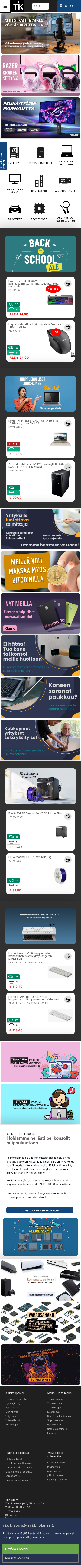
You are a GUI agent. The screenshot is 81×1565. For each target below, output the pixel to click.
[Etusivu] (18, 11)
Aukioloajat (11, 1424)
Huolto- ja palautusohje (18, 1480)
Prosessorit (39, 219)
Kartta (12, 1515)
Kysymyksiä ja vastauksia (13, 1405)
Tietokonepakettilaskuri (18, 1463)
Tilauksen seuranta (16, 1399)
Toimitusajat (54, 1407)
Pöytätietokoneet (40, 163)
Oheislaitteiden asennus (18, 1471)
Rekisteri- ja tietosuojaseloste (57, 1426)
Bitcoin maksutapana (59, 1416)
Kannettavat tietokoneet (67, 163)
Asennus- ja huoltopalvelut (65, 219)
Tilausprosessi (55, 1399)
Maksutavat (53, 1411)
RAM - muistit (39, 191)
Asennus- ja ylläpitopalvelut (55, 1473)
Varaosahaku (12, 1475)
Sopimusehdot (55, 1420)
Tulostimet (15, 219)
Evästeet (52, 1433)
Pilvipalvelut (54, 1466)
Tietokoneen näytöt (15, 191)
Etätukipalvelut (13, 1459)
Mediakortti (11, 1411)
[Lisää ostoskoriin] (67, 283)
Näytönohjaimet (64, 191)
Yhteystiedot (12, 1420)
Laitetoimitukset (56, 1462)
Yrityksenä (11, 1416)
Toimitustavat (55, 1403)
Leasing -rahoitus (57, 1479)
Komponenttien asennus (18, 1467)
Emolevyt (14, 163)
